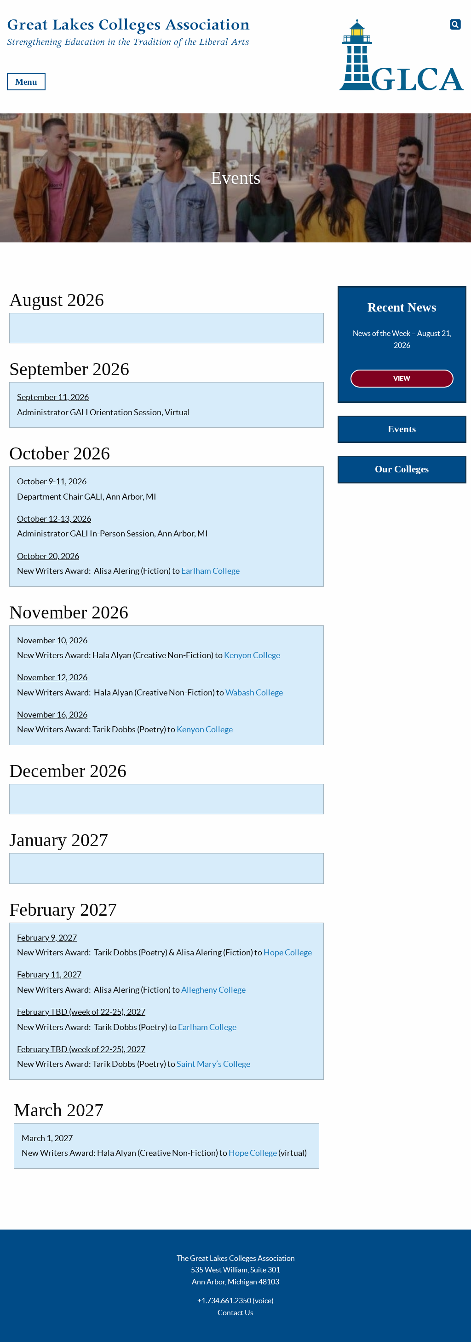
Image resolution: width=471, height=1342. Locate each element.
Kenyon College (252, 655)
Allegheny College (213, 990)
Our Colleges (402, 469)
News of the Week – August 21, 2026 (402, 339)
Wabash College (254, 692)
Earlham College (210, 571)
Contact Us (235, 1312)
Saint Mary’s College (213, 1064)
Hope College (288, 952)
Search (455, 24)
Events (402, 429)
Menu (26, 82)
